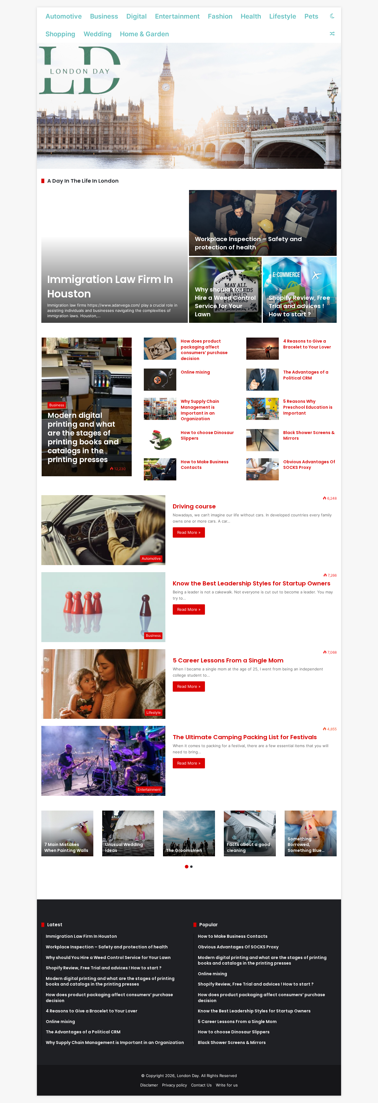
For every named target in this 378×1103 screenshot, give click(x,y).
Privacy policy (174, 1085)
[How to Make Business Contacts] (160, 469)
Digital (136, 16)
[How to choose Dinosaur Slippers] (160, 440)
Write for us (227, 1085)
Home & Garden (144, 34)
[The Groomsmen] (189, 833)
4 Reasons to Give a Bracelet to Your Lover (307, 344)
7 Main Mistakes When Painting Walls (66, 847)
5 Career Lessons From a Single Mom (228, 660)
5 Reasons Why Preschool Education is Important (308, 407)
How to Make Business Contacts (205, 465)
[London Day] (189, 106)
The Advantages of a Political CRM (305, 375)
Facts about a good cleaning (248, 847)
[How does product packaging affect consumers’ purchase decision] (160, 349)
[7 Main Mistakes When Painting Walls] (67, 833)
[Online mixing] (160, 380)
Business (104, 16)
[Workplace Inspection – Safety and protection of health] (263, 223)
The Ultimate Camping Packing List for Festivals (245, 737)
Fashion (220, 16)
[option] (189, 256)
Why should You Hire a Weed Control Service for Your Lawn (225, 301)
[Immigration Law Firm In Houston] (114, 256)
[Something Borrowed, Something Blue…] (311, 833)
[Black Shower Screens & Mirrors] (262, 440)
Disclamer (149, 1085)
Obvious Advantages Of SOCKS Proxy (309, 465)
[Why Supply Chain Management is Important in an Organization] (160, 409)
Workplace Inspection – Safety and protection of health (248, 243)
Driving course (194, 506)
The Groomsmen (184, 850)
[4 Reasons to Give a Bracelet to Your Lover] (262, 349)
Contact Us (201, 1085)
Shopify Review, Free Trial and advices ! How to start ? (299, 306)
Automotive (63, 16)
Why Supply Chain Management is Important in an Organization (200, 410)
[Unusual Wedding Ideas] (128, 833)
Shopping (60, 34)
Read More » (189, 532)
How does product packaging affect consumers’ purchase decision (204, 349)
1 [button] (186, 866)
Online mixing (195, 372)
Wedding (98, 34)
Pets (311, 16)
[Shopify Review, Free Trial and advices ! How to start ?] (300, 290)
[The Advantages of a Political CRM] (262, 380)
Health (251, 16)
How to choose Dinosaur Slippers (207, 435)
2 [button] (191, 866)
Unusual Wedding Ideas (124, 847)
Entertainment (177, 16)
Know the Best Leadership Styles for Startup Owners (251, 583)
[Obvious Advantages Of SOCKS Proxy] (262, 469)
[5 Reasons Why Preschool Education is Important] (262, 409)
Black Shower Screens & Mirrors (309, 435)
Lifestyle (282, 16)
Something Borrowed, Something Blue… (306, 844)
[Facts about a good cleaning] (250, 833)
